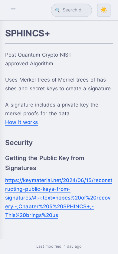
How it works (21, 122)
